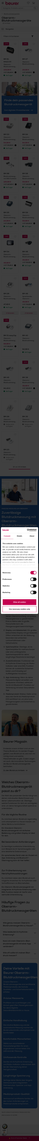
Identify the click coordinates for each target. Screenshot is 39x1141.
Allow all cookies (19, 602)
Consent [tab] (7, 536)
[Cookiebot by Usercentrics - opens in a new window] (28, 530)
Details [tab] (19, 536)
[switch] (33, 579)
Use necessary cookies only (19, 609)
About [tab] (32, 536)
